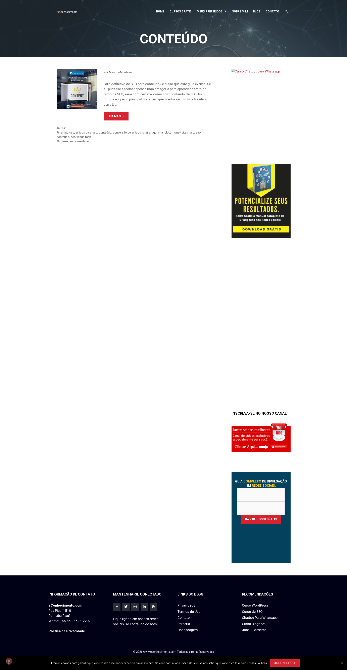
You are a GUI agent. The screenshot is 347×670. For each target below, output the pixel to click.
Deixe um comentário (75, 141)
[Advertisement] (262, 329)
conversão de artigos (127, 132)
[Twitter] (126, 607)
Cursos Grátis (180, 11)
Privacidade (186, 605)
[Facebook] (117, 607)
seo (191, 132)
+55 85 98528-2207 (75, 621)
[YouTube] (153, 607)
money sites (180, 132)
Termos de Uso (189, 612)
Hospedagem (188, 630)
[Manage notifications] (9, 661)
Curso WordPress (255, 605)
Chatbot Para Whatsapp (260, 618)
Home (160, 11)
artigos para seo (86, 132)
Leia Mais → (118, 117)
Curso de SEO (252, 612)
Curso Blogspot (253, 624)
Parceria (184, 624)
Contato (272, 11)
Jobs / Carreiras (254, 630)
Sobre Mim (240, 11)
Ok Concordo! (285, 663)
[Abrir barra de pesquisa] (286, 11)
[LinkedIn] (144, 607)
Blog (256, 11)
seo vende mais (81, 137)
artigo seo (67, 132)
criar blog (164, 132)
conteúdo (105, 132)
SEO (63, 128)
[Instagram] (135, 607)
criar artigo (149, 132)
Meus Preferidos (209, 11)
